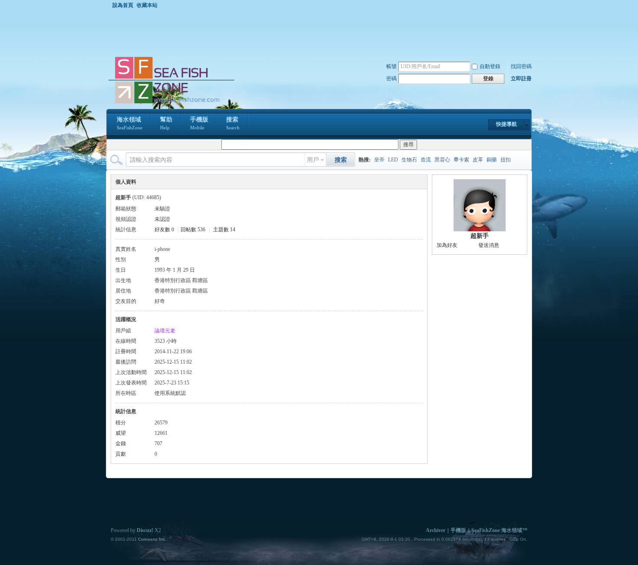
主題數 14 (224, 230)
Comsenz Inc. (152, 539)
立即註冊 (521, 79)
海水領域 (129, 123)
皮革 (478, 160)
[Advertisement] (321, 32)
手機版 (199, 123)
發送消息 (488, 245)
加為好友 (447, 245)
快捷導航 (506, 124)
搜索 (233, 123)
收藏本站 (147, 5)
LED (393, 160)
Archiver (435, 530)
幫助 (166, 123)
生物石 (409, 160)
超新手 (479, 236)
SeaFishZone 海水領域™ (499, 530)
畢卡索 (461, 160)
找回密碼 (521, 66)
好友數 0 (164, 230)
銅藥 (492, 160)
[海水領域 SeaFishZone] (171, 104)
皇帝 (379, 160)
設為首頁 (122, 5)
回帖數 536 (193, 230)
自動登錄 (490, 66)
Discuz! (145, 530)
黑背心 (442, 160)
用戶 (313, 160)
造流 (426, 160)
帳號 (391, 66)
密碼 (391, 79)
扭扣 (505, 160)
